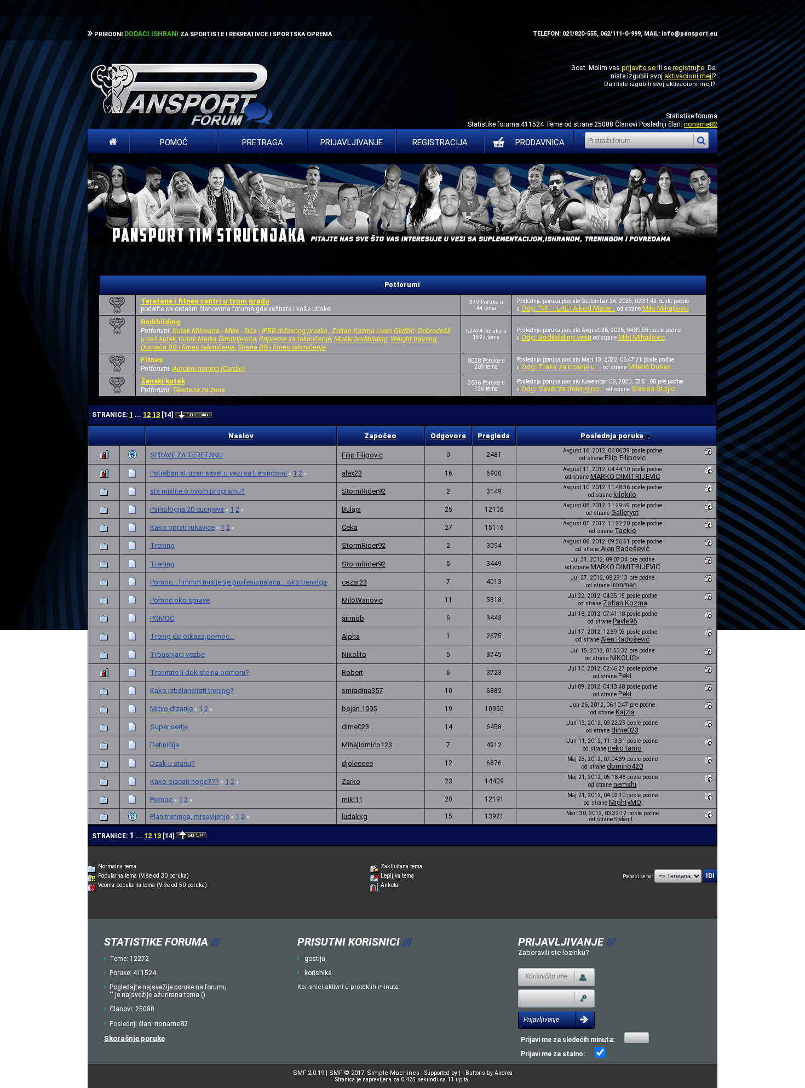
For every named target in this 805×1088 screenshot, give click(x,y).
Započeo (380, 436)
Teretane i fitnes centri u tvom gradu (205, 301)
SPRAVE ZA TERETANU (186, 455)
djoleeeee (357, 763)
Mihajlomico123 (367, 745)
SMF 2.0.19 (308, 1072)
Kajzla (625, 712)
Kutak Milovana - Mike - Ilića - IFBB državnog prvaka (251, 331)
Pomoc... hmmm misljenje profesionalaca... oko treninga (238, 582)
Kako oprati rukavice (182, 527)
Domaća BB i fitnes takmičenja (188, 347)
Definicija (164, 745)
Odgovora (448, 436)
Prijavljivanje (351, 142)
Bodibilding (160, 322)
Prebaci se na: (638, 876)
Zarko (351, 781)
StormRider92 (364, 491)
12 (147, 414)
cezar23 (354, 582)
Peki (624, 676)
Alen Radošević (625, 549)
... (139, 415)
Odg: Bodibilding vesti (556, 337)
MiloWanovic (362, 600)
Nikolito (354, 654)
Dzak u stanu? (172, 763)
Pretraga (262, 142)
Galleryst (625, 512)
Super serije (169, 727)
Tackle (625, 530)
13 (156, 414)
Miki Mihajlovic (665, 308)
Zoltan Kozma (625, 603)
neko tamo (625, 748)
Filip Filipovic (362, 455)
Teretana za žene (199, 390)
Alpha (351, 636)
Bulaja (351, 509)
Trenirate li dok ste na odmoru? (199, 672)
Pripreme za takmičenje (295, 339)
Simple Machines (393, 1072)
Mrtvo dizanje (171, 709)
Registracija (440, 142)
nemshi (624, 784)
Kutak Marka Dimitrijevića (217, 339)
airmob (353, 618)
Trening (162, 545)
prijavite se (639, 68)
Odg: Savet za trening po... (563, 389)
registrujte (688, 68)
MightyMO (625, 802)
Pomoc (161, 799)
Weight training (413, 339)
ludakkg (354, 816)
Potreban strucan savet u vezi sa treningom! (218, 473)
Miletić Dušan (649, 367)
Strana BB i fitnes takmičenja (282, 347)
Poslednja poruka (612, 436)
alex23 (352, 473)
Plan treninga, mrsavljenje (189, 816)
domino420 (625, 766)
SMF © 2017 (346, 1072)
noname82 (700, 124)
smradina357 (362, 690)
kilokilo (624, 494)
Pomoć (174, 142)
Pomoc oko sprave (180, 600)
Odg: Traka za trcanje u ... (561, 367)
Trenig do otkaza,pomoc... (192, 636)
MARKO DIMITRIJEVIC (625, 476)
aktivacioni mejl (688, 76)
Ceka (350, 527)
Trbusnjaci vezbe (177, 654)
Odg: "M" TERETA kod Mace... (568, 308)
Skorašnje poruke (134, 1038)
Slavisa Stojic (653, 389)
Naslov (241, 436)
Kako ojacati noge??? (184, 781)
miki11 (352, 799)
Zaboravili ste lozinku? (553, 952)
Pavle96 (625, 621)
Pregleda (494, 436)
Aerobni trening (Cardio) (209, 368)
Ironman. (625, 585)
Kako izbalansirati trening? (192, 690)
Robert (352, 672)
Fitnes (152, 360)
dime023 (355, 727)
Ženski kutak (163, 381)
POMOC (162, 618)
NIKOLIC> (625, 658)
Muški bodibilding (361, 339)
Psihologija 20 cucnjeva (187, 509)
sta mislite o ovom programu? (197, 491)
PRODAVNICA (540, 142)
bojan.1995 (359, 709)
